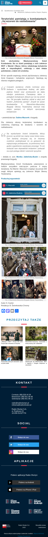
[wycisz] (44, 185)
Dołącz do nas (23, 437)
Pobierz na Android (26, 482)
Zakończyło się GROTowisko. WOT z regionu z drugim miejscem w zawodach (36, 363)
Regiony (44, 12)
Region (39, 12)
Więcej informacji (39, 533)
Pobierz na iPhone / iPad (26, 490)
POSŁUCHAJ (26, 3)
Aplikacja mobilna (30, 12)
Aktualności (21, 12)
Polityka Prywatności (24, 536)
